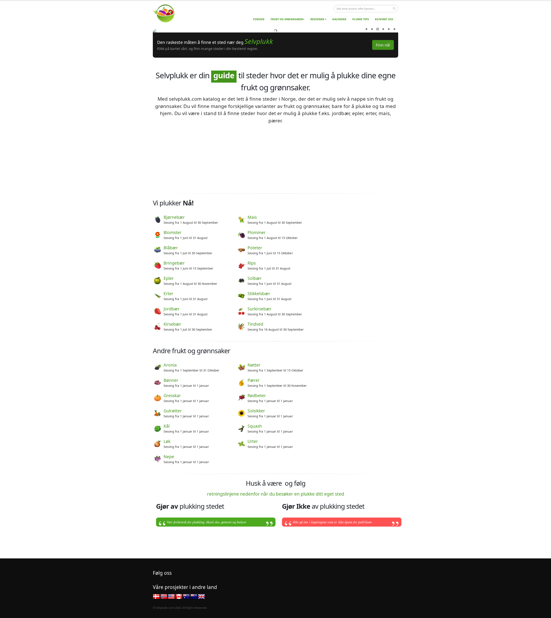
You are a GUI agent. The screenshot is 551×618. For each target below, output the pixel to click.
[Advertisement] (275, 248)
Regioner (317, 19)
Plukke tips (360, 19)
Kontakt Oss (384, 19)
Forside (259, 19)
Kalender (339, 19)
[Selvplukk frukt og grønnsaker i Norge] (166, 13)
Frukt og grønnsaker (287, 19)
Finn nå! (383, 134)
